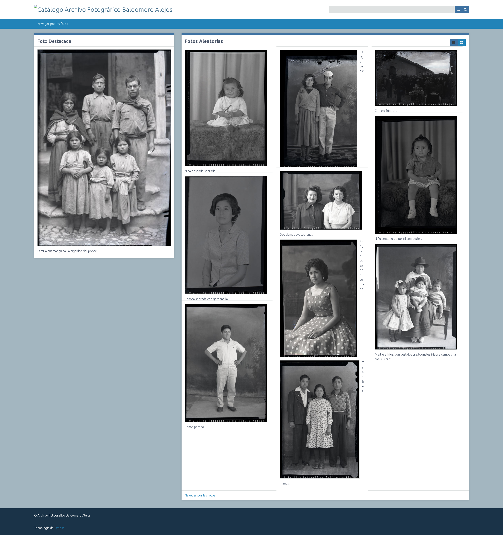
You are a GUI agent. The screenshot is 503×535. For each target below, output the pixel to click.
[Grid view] (462, 42)
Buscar (465, 9)
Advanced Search (458, 9)
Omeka (59, 528)
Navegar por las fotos (53, 24)
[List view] (454, 42)
